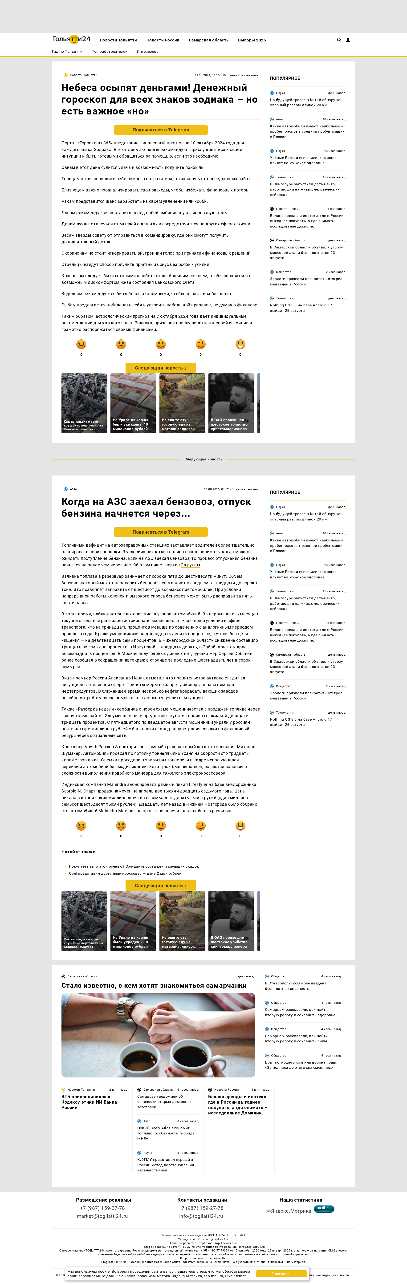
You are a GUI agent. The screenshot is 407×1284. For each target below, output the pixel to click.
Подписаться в (161, 130)
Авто (279, 119)
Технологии (285, 177)
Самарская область (291, 240)
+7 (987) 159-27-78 (102, 1208)
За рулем (190, 564)
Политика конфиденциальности (324, 1275)
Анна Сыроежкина (244, 75)
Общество (283, 272)
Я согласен (281, 1274)
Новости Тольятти (83, 75)
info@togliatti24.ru (201, 1216)
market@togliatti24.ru (102, 1216)
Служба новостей (245, 489)
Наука (280, 93)
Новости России (288, 209)
